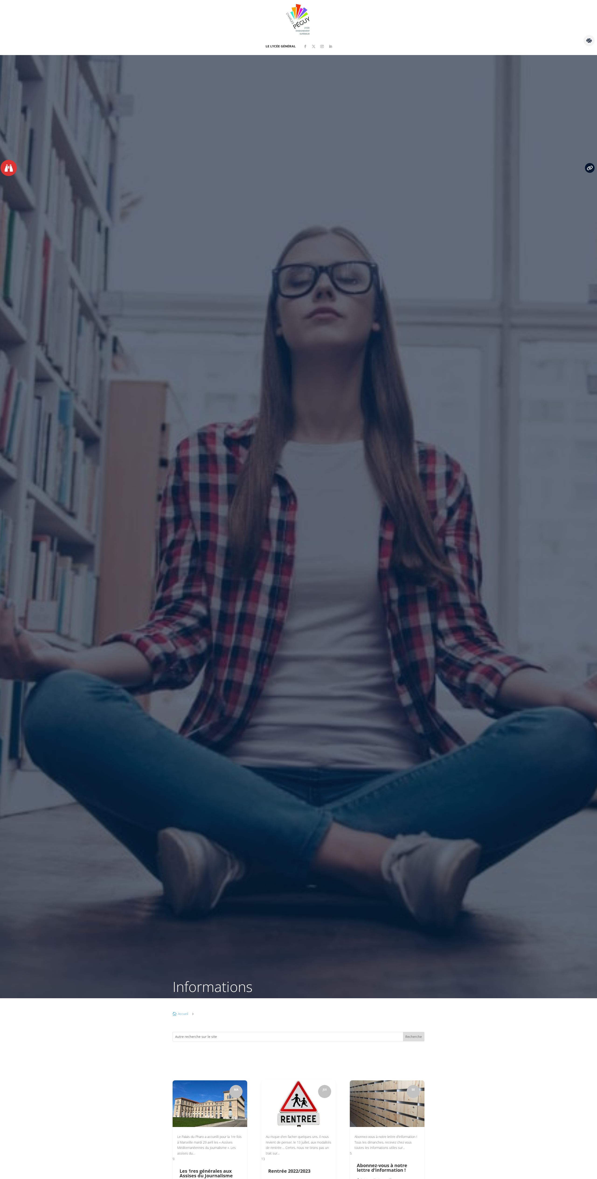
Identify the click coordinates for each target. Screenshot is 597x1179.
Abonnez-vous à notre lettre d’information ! (382, 1167)
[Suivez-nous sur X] (313, 46)
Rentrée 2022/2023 (289, 1171)
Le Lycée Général (281, 46)
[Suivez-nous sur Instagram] (322, 46)
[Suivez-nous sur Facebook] (305, 46)
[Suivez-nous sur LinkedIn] (330, 46)
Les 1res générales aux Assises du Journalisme (206, 1173)
